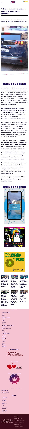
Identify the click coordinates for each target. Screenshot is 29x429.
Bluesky (4, 408)
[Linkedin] (19, 84)
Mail (4, 402)
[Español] (26, 1)
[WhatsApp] (2, 407)
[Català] (24, 1)
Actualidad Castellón (5, 392)
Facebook (5, 397)
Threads (4, 411)
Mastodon (5, 410)
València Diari (4, 393)
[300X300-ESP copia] (14, 262)
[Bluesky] (17, 84)
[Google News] (4, 84)
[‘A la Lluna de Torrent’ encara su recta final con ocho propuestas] (24, 291)
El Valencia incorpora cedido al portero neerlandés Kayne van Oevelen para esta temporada (4, 299)
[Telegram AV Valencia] (14, 225)
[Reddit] (21, 84)
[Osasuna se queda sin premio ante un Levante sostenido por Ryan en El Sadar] (24, 276)
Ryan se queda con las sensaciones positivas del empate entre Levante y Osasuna (14, 283)
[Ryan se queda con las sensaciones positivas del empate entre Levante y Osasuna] (14, 276)
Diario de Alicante (4, 390)
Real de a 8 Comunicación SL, (7, 421)
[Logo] (13, 2)
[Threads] (2, 412)
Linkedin (4, 400)
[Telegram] (13, 84)
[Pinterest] (23, 84)
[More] (25, 84)
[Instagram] (7, 84)
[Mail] (2, 402)
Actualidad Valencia (22, 73)
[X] (11, 84)
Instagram (5, 398)
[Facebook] (9, 84)
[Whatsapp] (6, 84)
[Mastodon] (15, 84)
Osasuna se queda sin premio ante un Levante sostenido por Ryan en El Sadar (23, 283)
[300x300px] (14, 246)
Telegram (5, 403)
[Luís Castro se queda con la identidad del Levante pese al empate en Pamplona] (5, 276)
